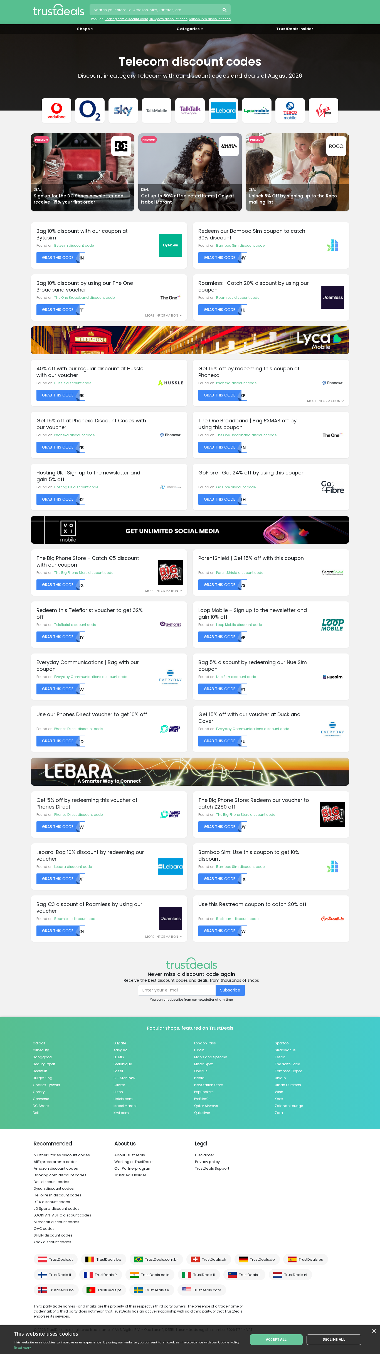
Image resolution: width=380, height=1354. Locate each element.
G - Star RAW (124, 1078)
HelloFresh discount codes (58, 1195)
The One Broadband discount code (84, 297)
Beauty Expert (44, 1064)
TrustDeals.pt (109, 1290)
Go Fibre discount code (236, 487)
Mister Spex (203, 1064)
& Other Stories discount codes (62, 1155)
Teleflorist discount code (75, 624)
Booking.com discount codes (60, 1175)
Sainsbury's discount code (210, 19)
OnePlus (201, 1071)
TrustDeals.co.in (155, 1274)
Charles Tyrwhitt (46, 1085)
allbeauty (41, 1050)
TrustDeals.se (157, 1290)
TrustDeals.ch (214, 1259)
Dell (36, 1112)
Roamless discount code (237, 297)
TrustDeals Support (212, 1168)
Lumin (199, 1050)
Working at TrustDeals (134, 1161)
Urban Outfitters (288, 1085)
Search (225, 10)
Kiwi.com (121, 1112)
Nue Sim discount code (236, 676)
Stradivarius (285, 1050)
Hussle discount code (72, 383)
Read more (23, 1347)
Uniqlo (280, 1078)
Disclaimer (204, 1155)
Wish (279, 1091)
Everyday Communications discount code (90, 676)
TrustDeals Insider (294, 28)
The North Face (287, 1064)
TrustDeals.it (204, 1274)
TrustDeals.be (109, 1259)
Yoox (279, 1098)
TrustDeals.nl (295, 1274)
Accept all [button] (276, 1339)
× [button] (374, 1331)
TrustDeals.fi (60, 1274)
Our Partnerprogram (133, 1168)
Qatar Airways (206, 1105)
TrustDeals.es (311, 1259)
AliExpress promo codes (56, 1161)
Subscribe (230, 990)
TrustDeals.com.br (161, 1259)
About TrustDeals (129, 1155)
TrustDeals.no (61, 1290)
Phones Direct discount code (78, 728)
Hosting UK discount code (76, 487)
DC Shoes (41, 1105)
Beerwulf (40, 1071)
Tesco (280, 1057)
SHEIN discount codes (53, 1235)
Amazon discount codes (56, 1168)
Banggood (42, 1057)
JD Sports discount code (168, 19)
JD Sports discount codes (57, 1208)
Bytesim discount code (74, 245)
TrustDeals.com (207, 1290)
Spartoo (281, 1043)
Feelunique (122, 1064)
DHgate (119, 1043)
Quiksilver (202, 1112)
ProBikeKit (202, 1098)
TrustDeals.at (61, 1259)
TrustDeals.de (262, 1259)
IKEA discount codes (52, 1201)
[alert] (190, 1339)
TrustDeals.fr (106, 1274)
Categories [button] (188, 28)
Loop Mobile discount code (239, 624)
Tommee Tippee (288, 1071)
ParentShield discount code (239, 572)
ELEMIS (118, 1057)
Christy (39, 1091)
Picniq (199, 1078)
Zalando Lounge (289, 1105)
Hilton (118, 1091)
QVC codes (44, 1228)
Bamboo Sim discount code (240, 245)
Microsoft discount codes (56, 1222)
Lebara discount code (73, 866)
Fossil (118, 1071)
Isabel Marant (125, 1105)
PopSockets (204, 1091)
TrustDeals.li (249, 1274)
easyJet (120, 1050)
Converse (41, 1098)
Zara (279, 1112)
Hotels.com (123, 1098)
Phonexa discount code (236, 383)
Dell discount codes (51, 1181)
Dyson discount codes (54, 1188)
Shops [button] (83, 28)
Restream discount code (237, 918)
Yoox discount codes (52, 1242)
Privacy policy (207, 1161)
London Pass (205, 1043)
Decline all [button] (334, 1339)
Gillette (119, 1085)
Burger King (42, 1078)
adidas (39, 1043)
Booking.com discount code (126, 19)
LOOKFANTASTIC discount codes (62, 1215)
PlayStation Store (208, 1085)
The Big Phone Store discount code (83, 572)
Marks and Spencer (210, 1057)
